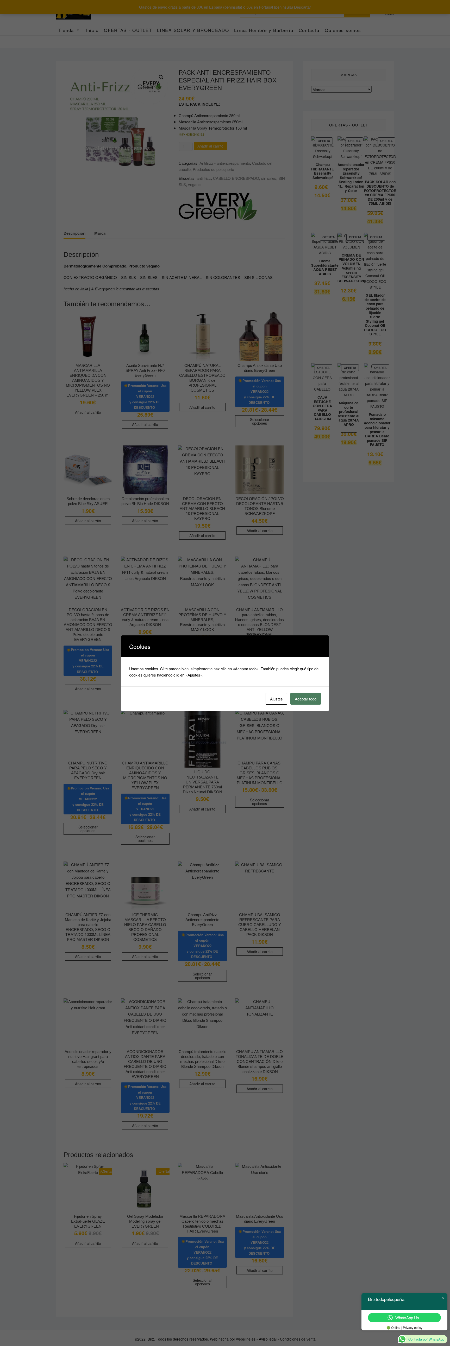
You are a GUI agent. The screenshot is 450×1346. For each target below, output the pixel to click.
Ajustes (276, 698)
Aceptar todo (305, 698)
